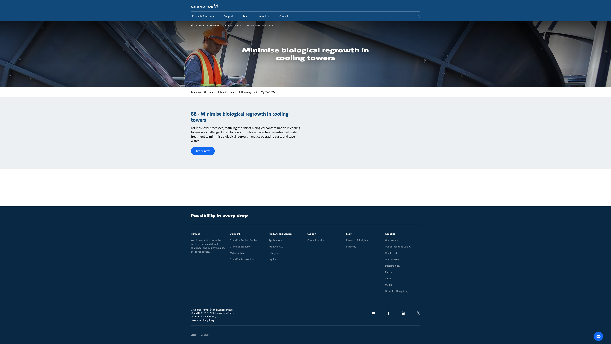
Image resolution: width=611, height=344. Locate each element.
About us (390, 234)
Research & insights (357, 240)
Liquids (272, 259)
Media (388, 285)
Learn (349, 234)
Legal (193, 334)
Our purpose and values (398, 246)
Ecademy (351, 246)
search (418, 16)
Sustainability (392, 265)
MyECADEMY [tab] (268, 92)
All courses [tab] (209, 92)
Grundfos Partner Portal (243, 259)
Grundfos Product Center (243, 240)
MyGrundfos (237, 253)
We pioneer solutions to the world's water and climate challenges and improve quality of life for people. (208, 246)
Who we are (391, 240)
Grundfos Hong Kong (396, 291)
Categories (274, 253)
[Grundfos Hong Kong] (192, 26)
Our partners (392, 259)
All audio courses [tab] (227, 92)
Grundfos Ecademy (240, 246)
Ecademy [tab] (196, 92)
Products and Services (280, 234)
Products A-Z (276, 246)
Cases (388, 278)
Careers (389, 272)
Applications (275, 240)
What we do (391, 253)
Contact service (315, 240)
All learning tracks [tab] (248, 92)
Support (311, 234)
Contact (204, 334)
